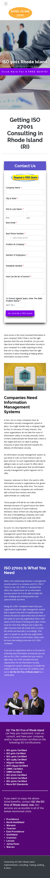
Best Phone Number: (16, 233)
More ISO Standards (17, 784)
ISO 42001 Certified (16, 781)
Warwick (11, 825)
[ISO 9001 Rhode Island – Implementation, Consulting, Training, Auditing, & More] (20, 12)
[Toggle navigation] (6, 3)
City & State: (12, 198)
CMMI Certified (14, 772)
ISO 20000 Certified (16, 778)
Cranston (11, 837)
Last (28, 218)
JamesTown (12, 844)
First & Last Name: (15, 209)
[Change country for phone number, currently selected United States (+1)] (9, 237)
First (7, 218)
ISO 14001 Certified (16, 756)
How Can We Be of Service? (18, 276)
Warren (10, 847)
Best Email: (11, 222)
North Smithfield (15, 822)
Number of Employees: (16, 255)
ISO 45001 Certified (16, 750)
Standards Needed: (15, 266)
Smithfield (11, 834)
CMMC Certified (14, 769)
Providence (12, 819)
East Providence (15, 831)
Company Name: (14, 187)
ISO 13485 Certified (16, 759)
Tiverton (11, 828)
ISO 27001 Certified (16, 775)
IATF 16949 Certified (17, 766)
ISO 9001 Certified (16, 753)
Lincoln (10, 841)
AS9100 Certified (15, 762)
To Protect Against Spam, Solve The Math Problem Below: (24, 299)
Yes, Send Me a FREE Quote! (20, 313)
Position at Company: (16, 244)
